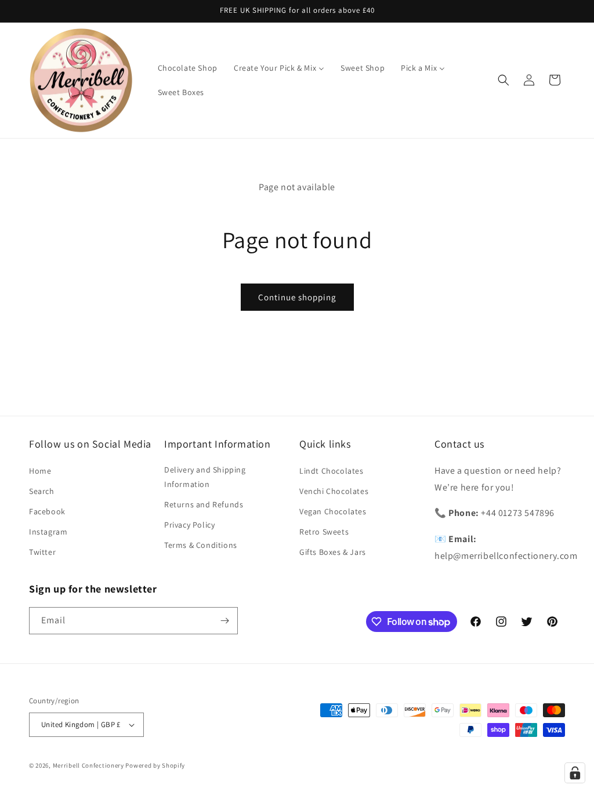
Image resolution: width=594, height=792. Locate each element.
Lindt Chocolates (331, 471)
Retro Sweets (324, 531)
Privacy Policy (189, 524)
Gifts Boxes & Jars (332, 552)
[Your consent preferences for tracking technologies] (575, 773)
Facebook (47, 511)
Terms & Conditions (200, 545)
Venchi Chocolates (333, 491)
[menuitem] (188, 68)
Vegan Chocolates (333, 511)
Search (42, 491)
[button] (503, 80)
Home (40, 471)
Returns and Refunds (203, 504)
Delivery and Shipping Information (205, 476)
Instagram (48, 531)
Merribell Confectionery (88, 765)
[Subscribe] (224, 620)
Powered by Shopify (155, 765)
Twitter (42, 552)
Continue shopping (297, 297)
